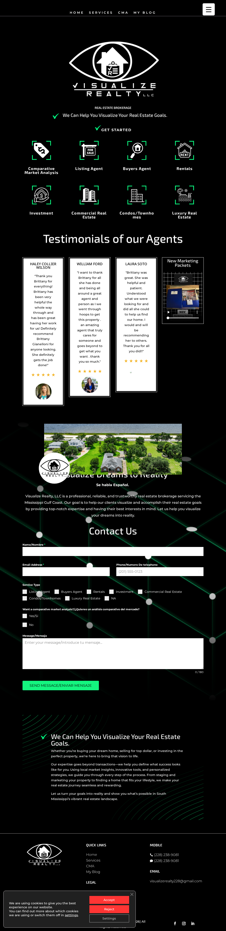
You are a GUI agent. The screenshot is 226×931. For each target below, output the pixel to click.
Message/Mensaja (35, 635)
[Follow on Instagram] (183, 923)
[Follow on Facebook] (175, 923)
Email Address (33, 564)
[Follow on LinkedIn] (192, 923)
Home (77, 13)
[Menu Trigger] (209, 9)
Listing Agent (89, 168)
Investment (41, 213)
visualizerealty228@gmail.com (176, 881)
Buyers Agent (137, 168)
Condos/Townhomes (137, 215)
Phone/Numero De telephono (137, 564)
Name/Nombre (34, 544)
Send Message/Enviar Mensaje (61, 685)
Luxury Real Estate (184, 215)
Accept (109, 900)
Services (101, 13)
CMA (123, 13)
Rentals (185, 168)
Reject (109, 909)
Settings (109, 918)
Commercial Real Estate (89, 215)
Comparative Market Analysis (41, 170)
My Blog (145, 13)
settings (71, 915)
